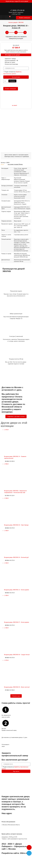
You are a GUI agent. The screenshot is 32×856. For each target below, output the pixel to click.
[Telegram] (29, 853)
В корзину (12, 81)
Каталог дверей (13, 22)
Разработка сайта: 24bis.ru (14, 853)
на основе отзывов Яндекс (15, 164)
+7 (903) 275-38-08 (17, 10)
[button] (3, 18)
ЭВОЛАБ (21, 22)
